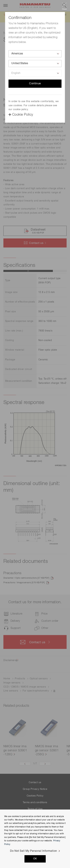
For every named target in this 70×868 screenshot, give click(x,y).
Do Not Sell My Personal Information (33, 851)
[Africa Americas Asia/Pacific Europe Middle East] (35, 53)
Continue (35, 83)
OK (35, 859)
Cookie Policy (22, 114)
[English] (35, 73)
